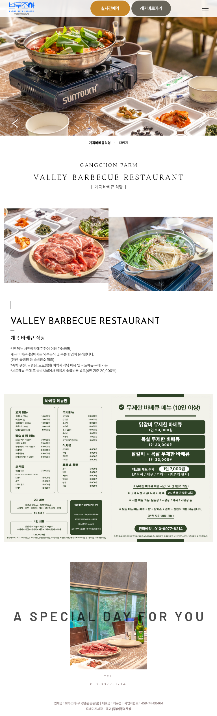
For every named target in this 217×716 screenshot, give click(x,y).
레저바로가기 (151, 8)
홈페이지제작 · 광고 (108, 709)
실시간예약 (110, 8)
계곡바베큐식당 (100, 143)
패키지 (123, 143)
